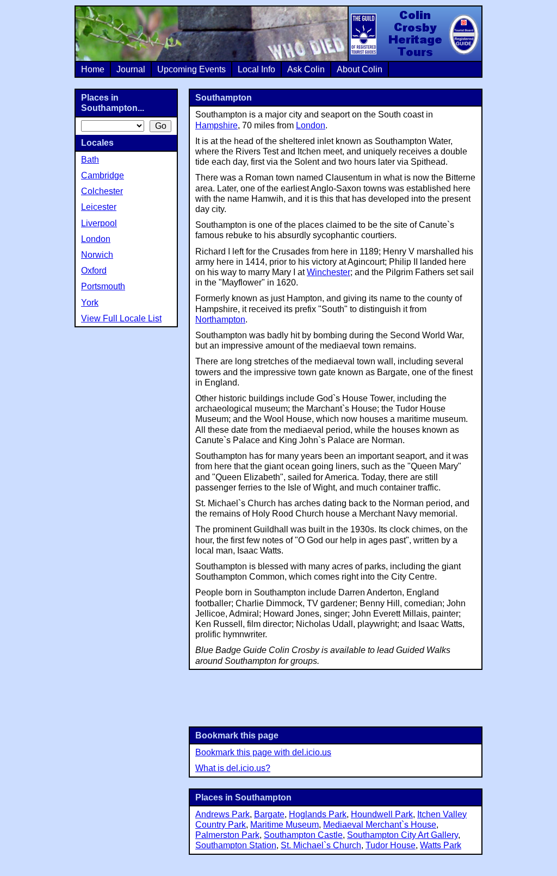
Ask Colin (306, 69)
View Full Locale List (121, 318)
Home (92, 69)
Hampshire (216, 125)
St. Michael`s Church (321, 845)
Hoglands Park (317, 814)
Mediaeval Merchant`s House (379, 824)
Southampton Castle (303, 835)
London (310, 125)
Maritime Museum (284, 824)
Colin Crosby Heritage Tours (414, 34)
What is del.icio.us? (232, 768)
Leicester (98, 207)
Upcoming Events (191, 69)
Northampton (220, 319)
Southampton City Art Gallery (402, 835)
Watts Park (440, 845)
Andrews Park (222, 814)
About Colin (359, 69)
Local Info (256, 69)
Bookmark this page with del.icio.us (263, 752)
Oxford (94, 270)
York (89, 302)
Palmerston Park (227, 835)
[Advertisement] (335, 697)
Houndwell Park (382, 814)
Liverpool (99, 223)
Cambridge (102, 175)
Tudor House (391, 845)
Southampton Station (235, 845)
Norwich (97, 254)
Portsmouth (103, 286)
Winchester (328, 272)
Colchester (102, 191)
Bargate (269, 814)
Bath (90, 159)
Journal (130, 69)
